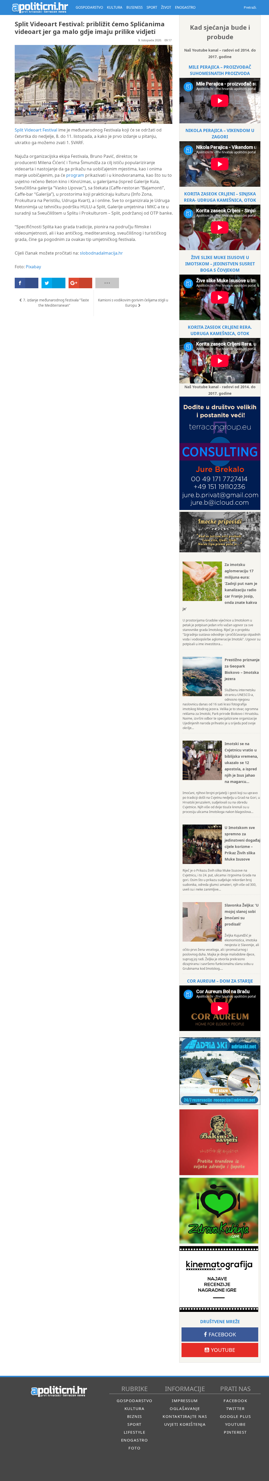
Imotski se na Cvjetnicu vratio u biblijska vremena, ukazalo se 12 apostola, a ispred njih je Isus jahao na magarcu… (241, 762)
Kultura (135, 1408)
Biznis (134, 1416)
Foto (134, 1447)
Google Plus (235, 1416)
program (75, 175)
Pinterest (235, 1432)
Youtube (223, 1349)
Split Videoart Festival (36, 130)
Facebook (222, 1334)
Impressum (185, 1400)
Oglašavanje (185, 1408)
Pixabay (33, 267)
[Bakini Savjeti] (218, 1142)
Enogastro (134, 1440)
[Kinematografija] (218, 1279)
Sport (134, 1424)
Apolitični (40, 7)
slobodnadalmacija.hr (101, 253)
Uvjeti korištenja (185, 1424)
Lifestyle (135, 1432)
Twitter (235, 1408)
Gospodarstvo (135, 1400)
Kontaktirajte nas (185, 1416)
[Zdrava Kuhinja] (218, 1211)
